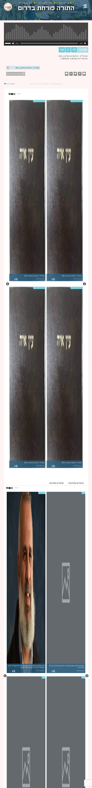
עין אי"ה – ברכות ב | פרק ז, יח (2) (34, 464)
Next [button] (7, 284)
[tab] (76, 483)
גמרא (83, 493)
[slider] (8, 43)
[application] (46, 43)
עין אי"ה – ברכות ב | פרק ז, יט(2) (72, 277)
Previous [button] (84, 284)
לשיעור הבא (10, 83)
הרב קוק (59, 83)
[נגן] (85, 43)
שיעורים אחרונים (56, 482)
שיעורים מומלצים (76, 482)
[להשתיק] (13, 43)
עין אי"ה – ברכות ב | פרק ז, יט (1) (34, 277)
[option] (46, 284)
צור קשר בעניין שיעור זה (14, 74)
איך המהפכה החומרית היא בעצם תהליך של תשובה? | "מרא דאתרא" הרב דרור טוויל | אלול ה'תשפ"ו (26, 668)
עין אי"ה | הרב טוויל (39, 83)
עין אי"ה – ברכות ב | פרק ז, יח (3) (72, 464)
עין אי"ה (51, 83)
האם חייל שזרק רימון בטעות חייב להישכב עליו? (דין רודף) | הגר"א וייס (66, 668)
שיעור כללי (41, 493)
